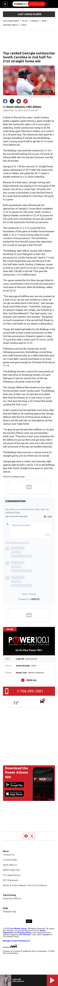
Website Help (9, 911)
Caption (47, 92)
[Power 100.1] (29, 4)
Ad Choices (24, 934)
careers (46, 934)
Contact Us (8, 854)
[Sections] (5, 4)
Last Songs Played (11, 21)
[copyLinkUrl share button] (25, 101)
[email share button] (18, 101)
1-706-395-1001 (30, 691)
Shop (44, 21)
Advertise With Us (11, 25)
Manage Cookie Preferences (16, 941)
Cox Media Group (18, 928)
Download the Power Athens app (16, 772)
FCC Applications (11, 875)
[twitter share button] (12, 101)
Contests (35, 21)
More (24, 25)
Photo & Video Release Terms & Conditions (25, 885)
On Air (24, 21)
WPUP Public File (11, 870)
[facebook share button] (5, 101)
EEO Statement (10, 880)
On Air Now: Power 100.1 (28, 650)
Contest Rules (10, 859)
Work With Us (10, 865)
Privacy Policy (24, 932)
